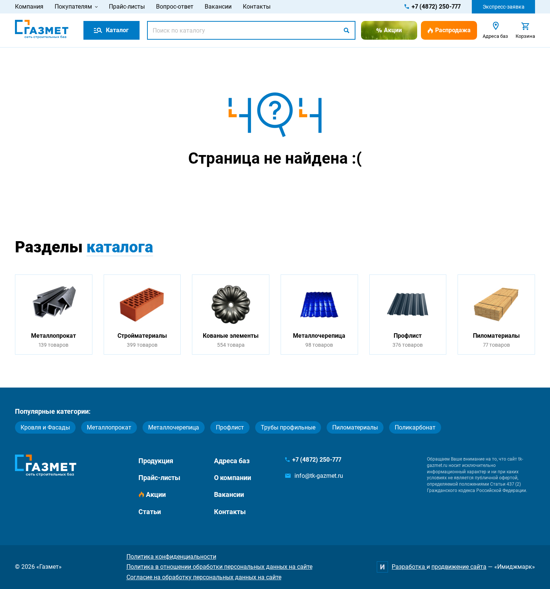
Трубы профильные (288, 427)
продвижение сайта (458, 566)
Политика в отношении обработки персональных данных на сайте (219, 566)
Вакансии (218, 6)
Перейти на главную (251, 187)
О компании (232, 478)
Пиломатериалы (355, 427)
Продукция (155, 461)
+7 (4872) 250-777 (436, 6)
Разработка (409, 566)
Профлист (230, 427)
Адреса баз (232, 461)
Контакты (257, 6)
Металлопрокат (109, 427)
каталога (119, 247)
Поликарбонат (415, 427)
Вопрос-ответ (174, 6)
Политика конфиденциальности (171, 556)
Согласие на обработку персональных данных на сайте (203, 577)
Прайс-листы (127, 6)
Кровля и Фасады (45, 427)
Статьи (149, 512)
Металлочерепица (173, 427)
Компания (29, 6)
